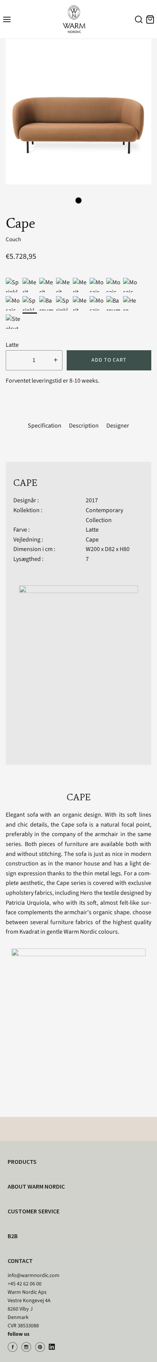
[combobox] (137, 20)
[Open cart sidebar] (150, 19)
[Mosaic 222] (97, 303)
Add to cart (109, 360)
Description (84, 425)
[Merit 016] (80, 303)
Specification (44, 425)
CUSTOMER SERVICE (33, 1211)
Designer (117, 425)
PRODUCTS (22, 1161)
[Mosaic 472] (130, 285)
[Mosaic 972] (113, 285)
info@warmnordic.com (33, 1275)
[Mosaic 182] (13, 303)
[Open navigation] (7, 19)
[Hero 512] (130, 303)
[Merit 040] (29, 285)
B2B (13, 1236)
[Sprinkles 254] (29, 303)
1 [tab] (78, 200)
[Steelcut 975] (13, 321)
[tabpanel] (78, 111)
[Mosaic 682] (97, 285)
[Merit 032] (63, 285)
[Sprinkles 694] (63, 303)
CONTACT (20, 1260)
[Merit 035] (46, 285)
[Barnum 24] (113, 303)
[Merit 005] (80, 285)
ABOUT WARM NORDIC (36, 1186)
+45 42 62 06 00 (25, 1284)
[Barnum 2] (46, 303)
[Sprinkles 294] (13, 285)
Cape (92, 539)
